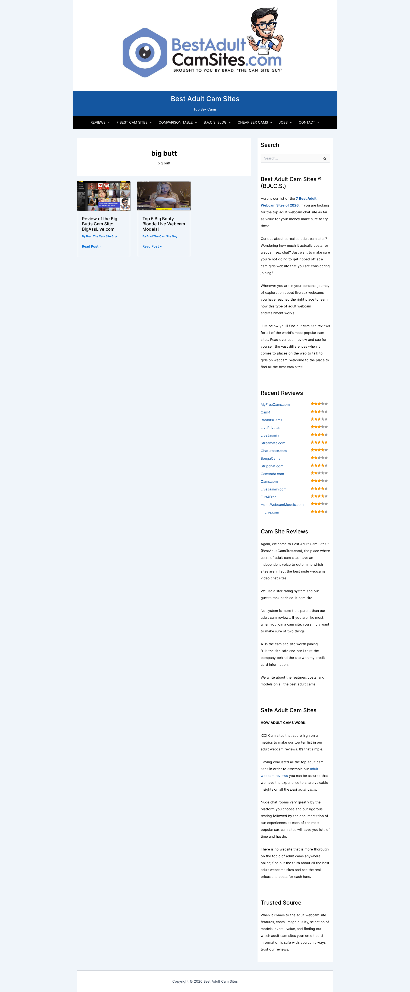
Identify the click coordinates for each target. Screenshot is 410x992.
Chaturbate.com (274, 451)
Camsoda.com (272, 474)
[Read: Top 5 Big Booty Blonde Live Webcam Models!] (164, 195)
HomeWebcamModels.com (282, 504)
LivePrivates (270, 427)
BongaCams (270, 458)
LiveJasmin (270, 435)
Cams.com (269, 481)
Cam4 (265, 412)
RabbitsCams (271, 420)
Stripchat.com (272, 466)
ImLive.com (270, 512)
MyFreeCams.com (275, 404)
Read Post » (91, 246)
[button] (107, 122)
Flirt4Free (268, 497)
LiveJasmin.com (274, 489)
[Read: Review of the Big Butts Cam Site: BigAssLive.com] (103, 195)
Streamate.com (273, 443)
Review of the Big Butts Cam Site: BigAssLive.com (99, 224)
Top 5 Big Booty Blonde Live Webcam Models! (163, 224)
